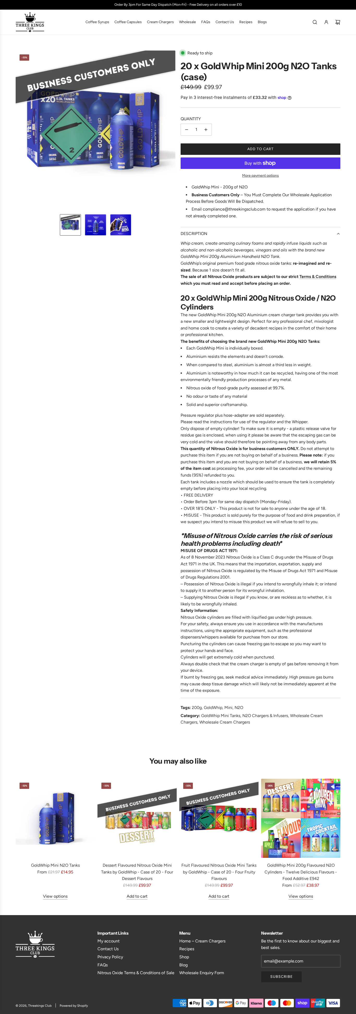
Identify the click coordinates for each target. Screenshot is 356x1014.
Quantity (191, 118)
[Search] (315, 22)
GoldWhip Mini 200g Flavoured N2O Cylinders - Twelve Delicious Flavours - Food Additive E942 (301, 872)
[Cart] (337, 22)
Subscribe (281, 976)
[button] (20, 130)
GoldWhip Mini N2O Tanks (55, 865)
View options (55, 895)
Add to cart (137, 895)
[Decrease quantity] (186, 129)
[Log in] (326, 22)
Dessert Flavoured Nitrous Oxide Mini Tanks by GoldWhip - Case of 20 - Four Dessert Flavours (137, 872)
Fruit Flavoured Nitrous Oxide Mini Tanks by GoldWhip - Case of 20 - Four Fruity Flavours (218, 872)
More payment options (260, 175)
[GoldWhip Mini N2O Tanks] (55, 818)
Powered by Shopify (74, 1005)
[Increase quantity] (206, 129)
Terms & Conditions (317, 276)
